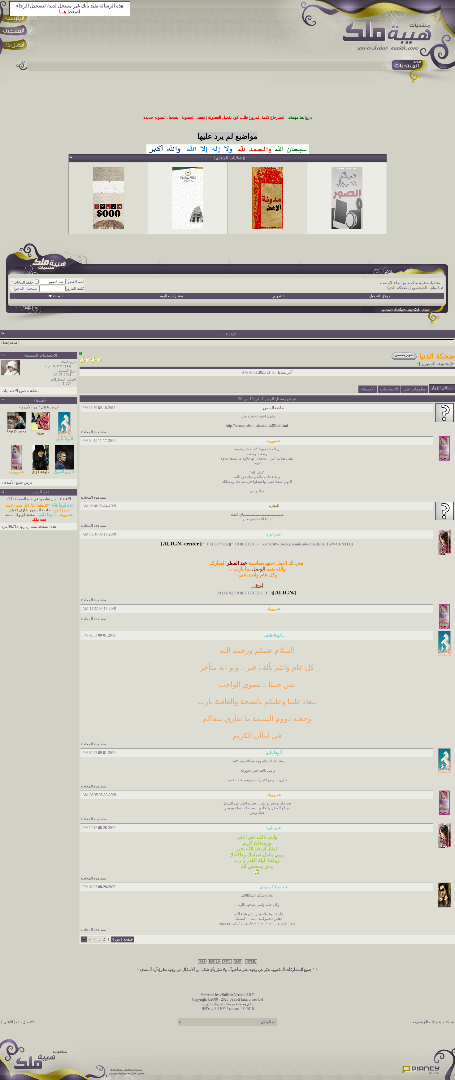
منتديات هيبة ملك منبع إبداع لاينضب (410, 282)
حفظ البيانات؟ (22, 282)
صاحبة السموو (273, 408)
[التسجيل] (16, 31)
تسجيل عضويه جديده (161, 117)
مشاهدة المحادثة (93, 432)
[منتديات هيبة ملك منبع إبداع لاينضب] (390, 37)
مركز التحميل (379, 296)
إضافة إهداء (10, 342)
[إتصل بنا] (16, 45)
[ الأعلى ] (8, 1022)
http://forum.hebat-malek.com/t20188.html (257, 425)
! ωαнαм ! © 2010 (240, 1009)
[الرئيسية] (16, 17)
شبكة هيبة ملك (442, 1022)
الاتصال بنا (26, 1022)
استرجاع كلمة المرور (267, 117)
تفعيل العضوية (193, 117)
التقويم (278, 296)
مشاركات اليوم (171, 296)
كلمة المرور (75, 288)
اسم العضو (76, 282)
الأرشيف (421, 1022)
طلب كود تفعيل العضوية (228, 117)
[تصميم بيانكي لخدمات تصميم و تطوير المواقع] (422, 1067)
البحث (58, 296)
